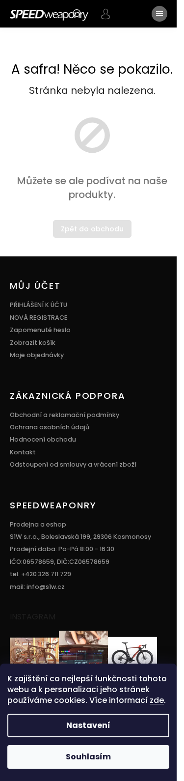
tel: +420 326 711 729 (40, 574)
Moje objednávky (37, 355)
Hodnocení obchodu (43, 439)
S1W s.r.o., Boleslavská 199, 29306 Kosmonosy (80, 536)
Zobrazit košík (32, 342)
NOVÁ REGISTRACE (38, 317)
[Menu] (159, 14)
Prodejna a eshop (38, 524)
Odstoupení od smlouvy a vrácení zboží (73, 464)
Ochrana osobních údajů (49, 427)
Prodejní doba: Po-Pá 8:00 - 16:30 (62, 549)
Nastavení (88, 725)
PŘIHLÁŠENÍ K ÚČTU (38, 305)
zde (157, 700)
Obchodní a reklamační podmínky (64, 415)
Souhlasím (88, 756)
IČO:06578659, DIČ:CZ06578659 (59, 562)
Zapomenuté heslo (40, 330)
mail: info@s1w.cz (37, 587)
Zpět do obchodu (92, 229)
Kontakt (23, 452)
